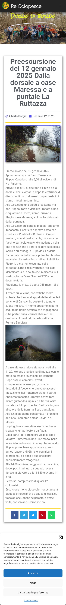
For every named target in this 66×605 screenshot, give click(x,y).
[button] (60, 537)
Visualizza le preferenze (33, 592)
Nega (33, 582)
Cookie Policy (31, 600)
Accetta (33, 573)
